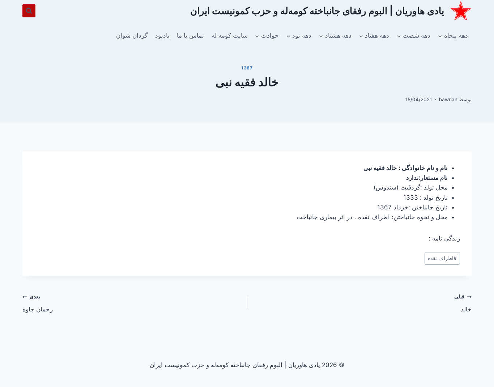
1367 (246, 68)
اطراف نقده (442, 258)
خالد (463, 303)
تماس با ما (190, 35)
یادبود (162, 35)
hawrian (448, 99)
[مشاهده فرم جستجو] (28, 10)
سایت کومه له (230, 35)
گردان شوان (132, 35)
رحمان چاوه (37, 303)
